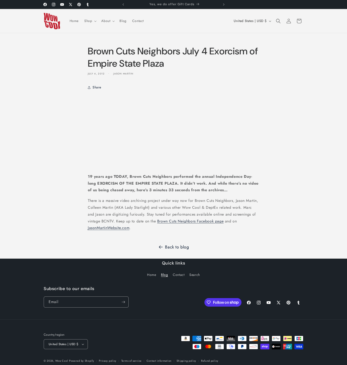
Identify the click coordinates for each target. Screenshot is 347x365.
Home (151, 274)
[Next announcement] (224, 4)
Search (194, 274)
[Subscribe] (123, 302)
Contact (178, 274)
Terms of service (131, 361)
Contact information (159, 361)
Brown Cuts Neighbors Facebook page (190, 221)
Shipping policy (186, 361)
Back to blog (177, 247)
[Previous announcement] (123, 4)
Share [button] (97, 87)
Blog (164, 274)
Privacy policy (107, 361)
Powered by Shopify (81, 361)
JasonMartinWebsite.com (108, 227)
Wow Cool (61, 361)
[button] (89, 21)
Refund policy (209, 361)
